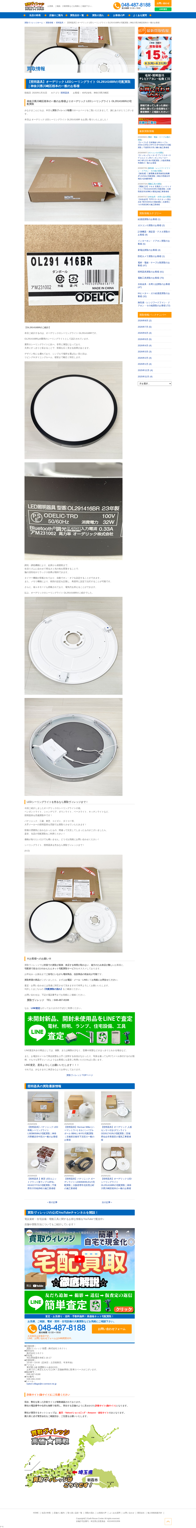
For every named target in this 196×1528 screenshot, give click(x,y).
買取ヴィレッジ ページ (79, 1075)
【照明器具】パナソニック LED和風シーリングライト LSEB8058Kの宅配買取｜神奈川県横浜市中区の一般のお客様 (43, 1115)
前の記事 (53, 1202)
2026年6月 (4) (145, 333)
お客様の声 (119, 15)
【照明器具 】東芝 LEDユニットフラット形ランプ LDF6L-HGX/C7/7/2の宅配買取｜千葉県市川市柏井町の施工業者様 (43, 1166)
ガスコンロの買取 (155, 153)
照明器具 (59, 23)
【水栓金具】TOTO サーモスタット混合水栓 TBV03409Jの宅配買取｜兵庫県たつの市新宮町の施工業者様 (154, 202)
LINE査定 (163, 9)
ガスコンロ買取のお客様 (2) (151, 225)
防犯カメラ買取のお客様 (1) (151, 256)
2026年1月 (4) (145, 364)
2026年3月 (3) (145, 351)
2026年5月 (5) (145, 339)
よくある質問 (140, 15)
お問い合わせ (163, 3)
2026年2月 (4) (145, 358)
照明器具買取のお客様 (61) (151, 272)
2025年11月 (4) (145, 376)
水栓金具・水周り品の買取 (159, 197)
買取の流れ (98, 15)
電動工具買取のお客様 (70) (151, 278)
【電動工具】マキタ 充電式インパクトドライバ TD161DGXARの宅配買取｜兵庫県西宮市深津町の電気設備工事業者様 (154, 189)
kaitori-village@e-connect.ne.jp (42, 1383)
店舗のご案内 (56, 15)
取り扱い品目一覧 (75, 1513)
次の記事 (106, 1202)
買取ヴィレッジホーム (33, 23)
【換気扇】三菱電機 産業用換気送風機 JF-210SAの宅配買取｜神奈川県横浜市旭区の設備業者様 (154, 176)
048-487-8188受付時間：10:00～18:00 (132, 6)
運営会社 (141, 1513)
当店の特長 (35, 15)
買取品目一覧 (77, 15)
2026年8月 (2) (145, 320)
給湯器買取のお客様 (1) (149, 219)
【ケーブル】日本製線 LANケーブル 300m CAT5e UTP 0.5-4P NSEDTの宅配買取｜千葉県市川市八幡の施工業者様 (154, 145)
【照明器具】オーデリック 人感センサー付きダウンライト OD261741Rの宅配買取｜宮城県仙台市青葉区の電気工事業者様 (116, 1116)
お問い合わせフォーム (112, 1328)
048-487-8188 (57, 1329)
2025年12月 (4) (145, 370)
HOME (36, 1513)
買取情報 (49, 23)
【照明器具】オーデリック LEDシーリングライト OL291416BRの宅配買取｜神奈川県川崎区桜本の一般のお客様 (116, 1166)
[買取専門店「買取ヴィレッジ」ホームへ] (34, 10)
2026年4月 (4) (145, 345)
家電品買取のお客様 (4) (149, 250)
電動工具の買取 (154, 184)
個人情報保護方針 (154, 1513)
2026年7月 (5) (145, 327)
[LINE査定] (79, 1044)
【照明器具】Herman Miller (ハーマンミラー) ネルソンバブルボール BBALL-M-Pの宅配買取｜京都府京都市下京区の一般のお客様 (79, 1116)
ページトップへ (168, 1521)
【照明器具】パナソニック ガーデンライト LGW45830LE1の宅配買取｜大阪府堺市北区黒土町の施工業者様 (79, 1166)
